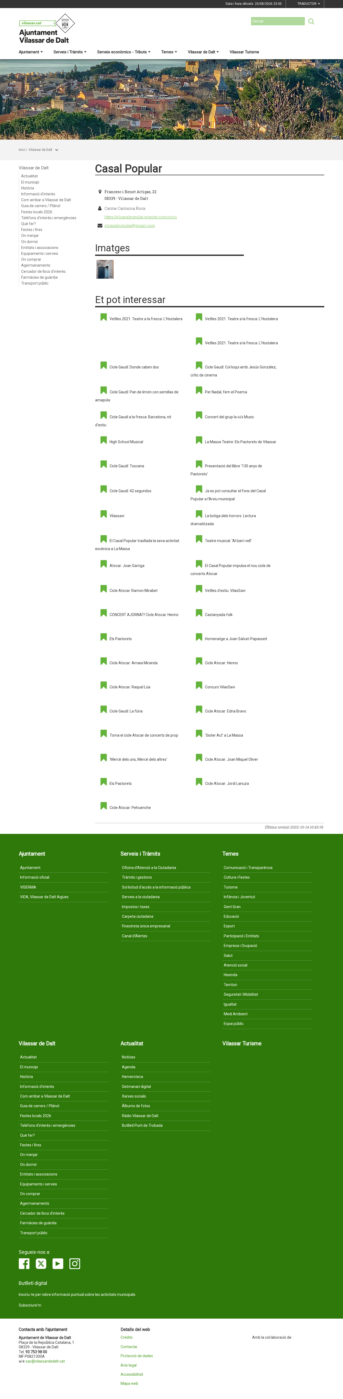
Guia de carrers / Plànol (40, 206)
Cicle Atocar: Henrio (221, 663)
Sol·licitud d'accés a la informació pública (156, 887)
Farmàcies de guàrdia (39, 277)
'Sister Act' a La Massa (224, 735)
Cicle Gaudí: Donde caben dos (134, 367)
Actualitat (29, 176)
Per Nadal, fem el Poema (226, 392)
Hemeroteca (132, 1077)
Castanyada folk (219, 615)
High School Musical (126, 442)
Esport (229, 926)
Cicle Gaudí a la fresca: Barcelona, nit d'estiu (133, 421)
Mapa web (129, 1384)
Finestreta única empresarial (146, 926)
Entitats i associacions (39, 247)
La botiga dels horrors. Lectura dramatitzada (223, 520)
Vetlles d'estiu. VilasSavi (225, 590)
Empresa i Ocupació (240, 945)
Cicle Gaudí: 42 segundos (130, 491)
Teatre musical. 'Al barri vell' (228, 541)
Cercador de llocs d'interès (43, 271)
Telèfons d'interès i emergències (48, 218)
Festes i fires (31, 229)
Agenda (128, 1067)
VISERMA (28, 887)
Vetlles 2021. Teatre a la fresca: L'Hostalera (146, 319)
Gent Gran (232, 907)
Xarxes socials (134, 1096)
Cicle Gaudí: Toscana (127, 466)
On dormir (29, 242)
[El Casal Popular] (105, 269)
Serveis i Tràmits (68, 52)
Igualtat (230, 1004)
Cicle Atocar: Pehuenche (130, 807)
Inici (22, 150)
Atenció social (235, 965)
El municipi (30, 182)
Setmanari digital (136, 1086)
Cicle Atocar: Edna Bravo (225, 711)
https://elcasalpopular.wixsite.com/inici (141, 216)
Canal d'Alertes (134, 936)
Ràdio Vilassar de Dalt (140, 1116)
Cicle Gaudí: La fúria (126, 711)
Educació (231, 916)
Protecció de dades (137, 1356)
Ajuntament (29, 52)
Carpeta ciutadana (137, 916)
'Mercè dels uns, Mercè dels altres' (138, 759)
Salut (228, 955)
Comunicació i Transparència (248, 867)
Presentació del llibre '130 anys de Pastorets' (226, 470)
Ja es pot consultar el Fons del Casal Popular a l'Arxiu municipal (228, 495)
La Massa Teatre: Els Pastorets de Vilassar (240, 442)
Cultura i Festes (237, 877)
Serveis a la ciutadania (141, 897)
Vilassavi (117, 516)
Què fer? (28, 224)
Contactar (129, 1347)
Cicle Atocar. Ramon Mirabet (134, 590)
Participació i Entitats (241, 936)
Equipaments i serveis (39, 253)
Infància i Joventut (239, 897)
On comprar (31, 259)
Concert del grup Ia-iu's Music (229, 417)
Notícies (128, 1057)
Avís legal (129, 1365)
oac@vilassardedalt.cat (45, 1361)
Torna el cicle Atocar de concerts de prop (144, 735)
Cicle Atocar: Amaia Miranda (134, 663)
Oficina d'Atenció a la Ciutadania (149, 867)
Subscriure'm (30, 1305)
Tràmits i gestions (137, 877)
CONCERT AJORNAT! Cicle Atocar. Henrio (144, 615)
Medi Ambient (236, 1014)
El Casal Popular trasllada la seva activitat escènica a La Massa (137, 545)
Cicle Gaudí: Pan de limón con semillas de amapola (136, 396)
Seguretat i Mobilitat (241, 994)
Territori (230, 985)
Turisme (231, 887)
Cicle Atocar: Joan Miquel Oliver (231, 759)
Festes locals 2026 (36, 212)
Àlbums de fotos (136, 1106)
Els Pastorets (121, 639)
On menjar (30, 235)
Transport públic (35, 283)
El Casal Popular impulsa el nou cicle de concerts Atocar (231, 570)
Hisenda (230, 975)
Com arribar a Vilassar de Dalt (46, 200)
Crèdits (127, 1337)
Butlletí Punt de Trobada (142, 1125)
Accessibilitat (132, 1374)
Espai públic (234, 1023)
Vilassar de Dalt (201, 52)
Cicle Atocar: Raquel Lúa (130, 687)
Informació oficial (34, 877)
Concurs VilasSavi (220, 687)
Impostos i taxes (136, 907)
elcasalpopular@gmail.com (130, 225)
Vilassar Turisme (244, 52)
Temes (167, 52)
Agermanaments (35, 265)
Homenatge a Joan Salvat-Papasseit (236, 639)
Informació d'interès (38, 194)
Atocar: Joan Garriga (127, 566)
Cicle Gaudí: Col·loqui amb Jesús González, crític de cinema (234, 371)
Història (27, 188)
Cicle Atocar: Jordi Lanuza (227, 783)
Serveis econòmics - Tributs (122, 52)
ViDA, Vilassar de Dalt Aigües (44, 897)
